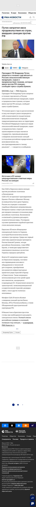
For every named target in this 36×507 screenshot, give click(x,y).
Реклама (15, 439)
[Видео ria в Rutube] (32, 425)
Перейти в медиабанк (26, 59)
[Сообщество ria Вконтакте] (19, 425)
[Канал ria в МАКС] (5, 425)
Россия (17, 332)
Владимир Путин (8, 332)
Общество (13, 436)
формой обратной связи (18, 483)
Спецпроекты (6, 439)
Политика (5, 436)
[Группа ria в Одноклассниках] (25, 425)
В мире (29, 436)
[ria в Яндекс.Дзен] (12, 425)
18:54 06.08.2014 (7, 21)
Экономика (21, 436)
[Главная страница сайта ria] (11, 17)
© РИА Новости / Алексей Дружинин (11, 59)
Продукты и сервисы (27, 439)
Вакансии (5, 447)
